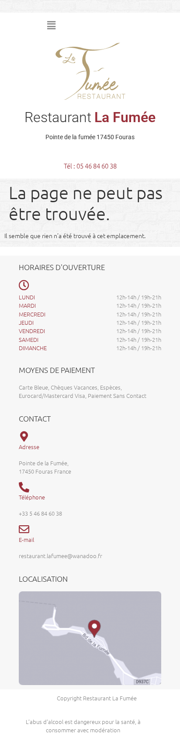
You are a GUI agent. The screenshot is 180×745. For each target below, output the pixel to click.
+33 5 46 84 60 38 (40, 513)
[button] (110, 25)
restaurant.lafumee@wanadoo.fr (60, 556)
